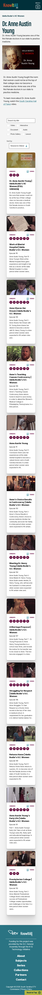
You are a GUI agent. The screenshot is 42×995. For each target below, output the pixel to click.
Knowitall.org (11, 5)
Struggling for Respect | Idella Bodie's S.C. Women (20, 693)
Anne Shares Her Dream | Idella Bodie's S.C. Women (20, 311)
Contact (21, 979)
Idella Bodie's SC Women (13, 16)
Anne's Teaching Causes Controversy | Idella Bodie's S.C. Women (20, 378)
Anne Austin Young (18, 443)
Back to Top (32, 992)
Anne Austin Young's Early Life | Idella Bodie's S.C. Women (19, 818)
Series (21, 965)
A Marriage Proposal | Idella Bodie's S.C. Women (20, 630)
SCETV (13, 932)
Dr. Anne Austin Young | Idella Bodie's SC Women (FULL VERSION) (20, 185)
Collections (21, 970)
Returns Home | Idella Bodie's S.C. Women (19, 755)
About (21, 956)
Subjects (21, 960)
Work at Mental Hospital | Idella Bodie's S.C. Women (19, 247)
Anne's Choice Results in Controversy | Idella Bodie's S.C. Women (20, 502)
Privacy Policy (26, 989)
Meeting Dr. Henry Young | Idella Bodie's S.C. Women (20, 566)
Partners (21, 9)
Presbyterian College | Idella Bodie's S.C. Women (20, 882)
